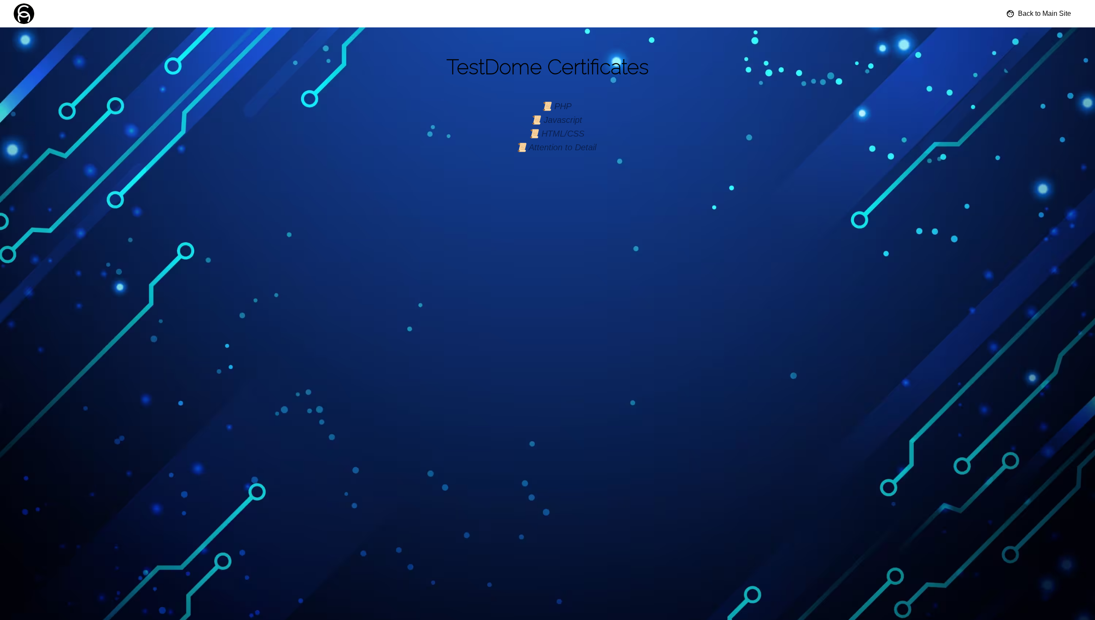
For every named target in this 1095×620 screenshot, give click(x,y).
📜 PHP (556, 106)
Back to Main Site (1044, 13)
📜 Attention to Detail (556, 147)
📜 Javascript (556, 120)
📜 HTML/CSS (556, 133)
